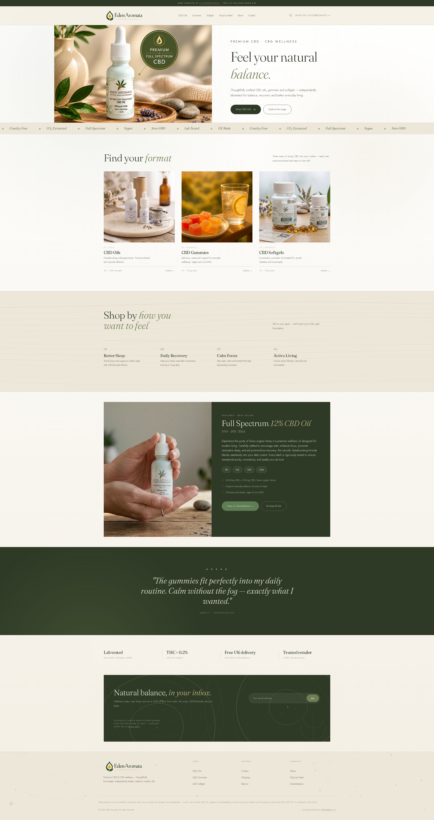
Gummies (196, 15)
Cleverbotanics (209, 3)
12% (249, 469)
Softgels (210, 15)
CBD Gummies (200, 777)
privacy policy (134, 726)
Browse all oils (274, 506)
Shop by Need (225, 15)
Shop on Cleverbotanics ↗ (312, 15)
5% (226, 469)
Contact (251, 15)
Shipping (245, 777)
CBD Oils (182, 15)
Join (312, 698)
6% (237, 469)
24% (261, 469)
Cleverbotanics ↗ (328, 809)
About (240, 15)
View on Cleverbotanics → (240, 506)
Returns (244, 784)
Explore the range (277, 109)
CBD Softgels (199, 784)
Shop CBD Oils (243, 109)
